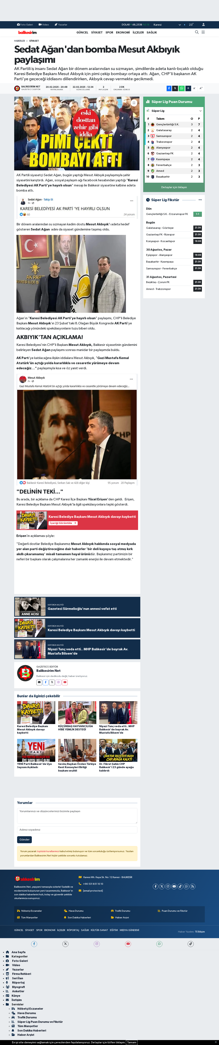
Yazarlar (62, 24)
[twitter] (65, 944)
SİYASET (97, 32)
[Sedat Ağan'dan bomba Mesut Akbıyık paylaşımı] (77, 133)
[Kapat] (217, 1042)
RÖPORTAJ (73, 930)
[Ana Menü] (203, 32)
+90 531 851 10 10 (93, 884)
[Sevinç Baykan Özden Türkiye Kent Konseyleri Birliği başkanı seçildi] (77, 750)
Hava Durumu (76, 911)
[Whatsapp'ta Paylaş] (182, 88)
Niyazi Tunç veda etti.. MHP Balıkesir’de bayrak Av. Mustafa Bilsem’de (117, 729)
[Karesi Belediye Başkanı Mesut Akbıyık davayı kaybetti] (36, 712)
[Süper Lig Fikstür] (200, 200)
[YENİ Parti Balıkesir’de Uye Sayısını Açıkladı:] (36, 750)
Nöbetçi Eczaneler (31, 911)
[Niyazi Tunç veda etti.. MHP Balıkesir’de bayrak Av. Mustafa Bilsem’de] (118, 712)
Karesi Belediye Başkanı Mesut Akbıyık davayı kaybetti (32, 729)
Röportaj (18, 982)
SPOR (109, 32)
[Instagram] (58, 682)
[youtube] (128, 944)
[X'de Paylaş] (175, 88)
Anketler (18, 991)
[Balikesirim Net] (25, 673)
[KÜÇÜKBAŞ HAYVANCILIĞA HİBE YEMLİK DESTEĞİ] (77, 712)
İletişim (17, 1000)
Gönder (25, 839)
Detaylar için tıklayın (174, 187)
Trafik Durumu (122, 911)
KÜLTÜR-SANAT (99, 930)
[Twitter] (52, 682)
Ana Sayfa (18, 952)
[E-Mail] (39, 682)
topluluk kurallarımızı (48, 851)
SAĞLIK (152, 32)
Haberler (19, 41)
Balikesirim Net (48, 670)
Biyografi (18, 987)
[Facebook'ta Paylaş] (169, 88)
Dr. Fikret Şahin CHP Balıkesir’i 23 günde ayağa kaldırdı (116, 767)
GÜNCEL (82, 32)
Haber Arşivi (122, 917)
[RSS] (192, 886)
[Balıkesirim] (27, 32)
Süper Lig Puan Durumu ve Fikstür (40, 1021)
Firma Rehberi (21, 973)
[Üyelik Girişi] (202, 25)
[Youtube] (65, 682)
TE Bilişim (200, 931)
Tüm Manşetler (29, 917)
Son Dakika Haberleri (79, 917)
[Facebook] (45, 682)
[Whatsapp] (186, 886)
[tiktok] (191, 944)
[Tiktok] (180, 886)
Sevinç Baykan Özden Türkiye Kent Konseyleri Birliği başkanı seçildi (77, 767)
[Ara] (197, 32)
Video (45, 24)
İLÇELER (138, 32)
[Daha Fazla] (188, 88)
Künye (16, 995)
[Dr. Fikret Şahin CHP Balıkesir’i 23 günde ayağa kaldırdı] (118, 750)
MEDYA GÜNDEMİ (129, 930)
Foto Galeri (26, 24)
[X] (162, 886)
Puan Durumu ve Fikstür (175, 911)
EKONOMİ (123, 32)
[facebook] (34, 944)
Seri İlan (17, 978)
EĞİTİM (114, 930)
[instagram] (97, 944)
